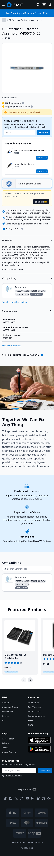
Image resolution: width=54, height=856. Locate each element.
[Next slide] (30, 679)
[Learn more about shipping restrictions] (23, 103)
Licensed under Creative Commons (27, 842)
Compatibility (9, 278)
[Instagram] (21, 798)
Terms (5, 747)
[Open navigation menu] (3, 5)
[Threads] (43, 798)
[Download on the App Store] (39, 740)
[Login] (50, 5)
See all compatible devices (14, 302)
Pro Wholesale (34, 707)
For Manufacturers (36, 716)
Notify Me (43, 132)
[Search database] (38, 5)
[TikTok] (5, 798)
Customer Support (10, 707)
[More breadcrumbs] (4, 20)
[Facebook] (10, 798)
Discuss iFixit (8, 711)
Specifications (9, 311)
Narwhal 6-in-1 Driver (24, 164)
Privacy (5, 743)
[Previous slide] (23, 679)
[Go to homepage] (16, 4)
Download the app (38, 733)
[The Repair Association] (49, 798)
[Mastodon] (32, 798)
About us (6, 702)
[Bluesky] (38, 798)
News (30, 724)
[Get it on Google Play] (39, 749)
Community (33, 702)
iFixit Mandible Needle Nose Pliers (30, 150)
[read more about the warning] (41, 355)
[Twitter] (16, 798)
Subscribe (45, 770)
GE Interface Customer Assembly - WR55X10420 (25, 20)
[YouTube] (27, 798)
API (3, 720)
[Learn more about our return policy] (22, 228)
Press (30, 720)
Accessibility (8, 738)
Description (8, 240)
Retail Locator (34, 711)
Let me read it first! (13, 775)
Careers (5, 716)
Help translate (24, 789)
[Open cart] (44, 5)
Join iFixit (41, 201)
